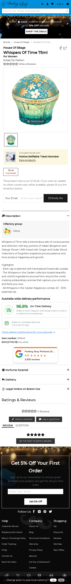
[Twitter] (65, 48)
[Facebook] (61, 48)
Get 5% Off (35, 501)
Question (22, 425)
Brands (6, 42)
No (61, 580)
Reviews (57, 538)
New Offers (58, 550)
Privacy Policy (36, 550)
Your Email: (11, 198)
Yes (53, 580)
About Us (33, 526)
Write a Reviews (27, 64)
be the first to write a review (35, 441)
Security (33, 556)
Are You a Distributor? (39, 562)
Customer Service (10, 526)
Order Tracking (9, 544)
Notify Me (57, 198)
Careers (32, 567)
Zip (55, 526)
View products (27, 160)
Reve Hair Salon (9, 562)
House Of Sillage (21, 42)
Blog (31, 532)
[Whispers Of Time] (11, 140)
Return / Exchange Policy (14, 538)
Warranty (33, 544)
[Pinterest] (45, 512)
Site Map (57, 544)
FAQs (4, 550)
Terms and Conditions (39, 538)
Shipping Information (12, 532)
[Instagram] (39, 512)
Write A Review (23, 419)
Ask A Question (51, 419)
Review (8, 425)
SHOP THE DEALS (36, 31)
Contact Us (7, 556)
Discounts (58, 532)
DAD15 (24, 22)
